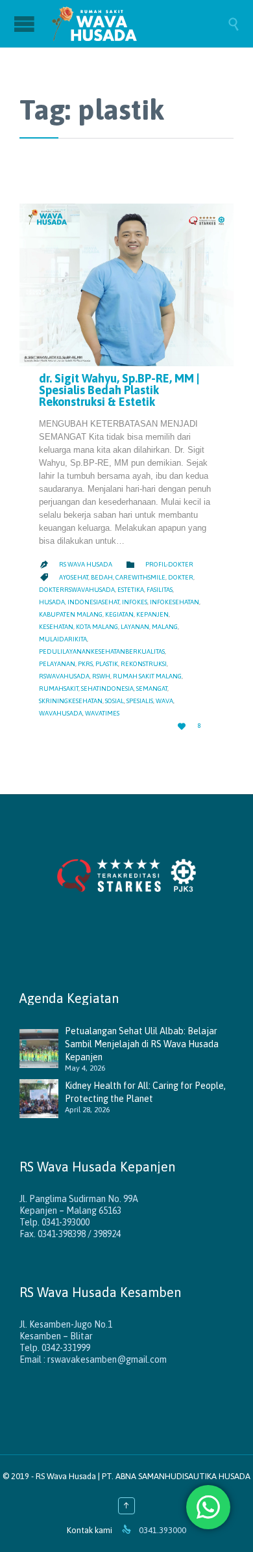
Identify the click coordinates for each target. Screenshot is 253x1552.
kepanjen (152, 614)
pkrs (85, 663)
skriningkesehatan (70, 700)
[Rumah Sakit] (139, 23)
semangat (151, 688)
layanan (135, 626)
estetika (130, 589)
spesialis (139, 700)
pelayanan (57, 663)
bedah (102, 577)
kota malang (97, 626)
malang (165, 626)
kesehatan (56, 626)
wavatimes (102, 713)
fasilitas (160, 589)
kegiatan (119, 614)
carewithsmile (140, 577)
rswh (101, 676)
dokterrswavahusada (77, 589)
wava (164, 700)
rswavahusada (64, 676)
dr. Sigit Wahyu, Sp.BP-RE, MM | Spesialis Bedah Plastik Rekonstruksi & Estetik (119, 389)
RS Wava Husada (85, 564)
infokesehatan (174, 602)
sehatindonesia (107, 688)
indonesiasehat (93, 602)
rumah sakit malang (147, 676)
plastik (106, 663)
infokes (134, 602)
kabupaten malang (70, 614)
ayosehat (73, 577)
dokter (180, 577)
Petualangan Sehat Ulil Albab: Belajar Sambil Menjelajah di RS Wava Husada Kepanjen (142, 1044)
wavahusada (60, 713)
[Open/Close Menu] (26, 24)
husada (52, 602)
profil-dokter (169, 564)
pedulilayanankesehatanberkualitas (102, 651)
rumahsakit (58, 688)
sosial (114, 700)
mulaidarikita (63, 639)
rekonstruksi (144, 663)
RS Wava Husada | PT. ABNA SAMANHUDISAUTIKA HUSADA (143, 1476)
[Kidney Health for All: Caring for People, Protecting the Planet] (42, 1098)
